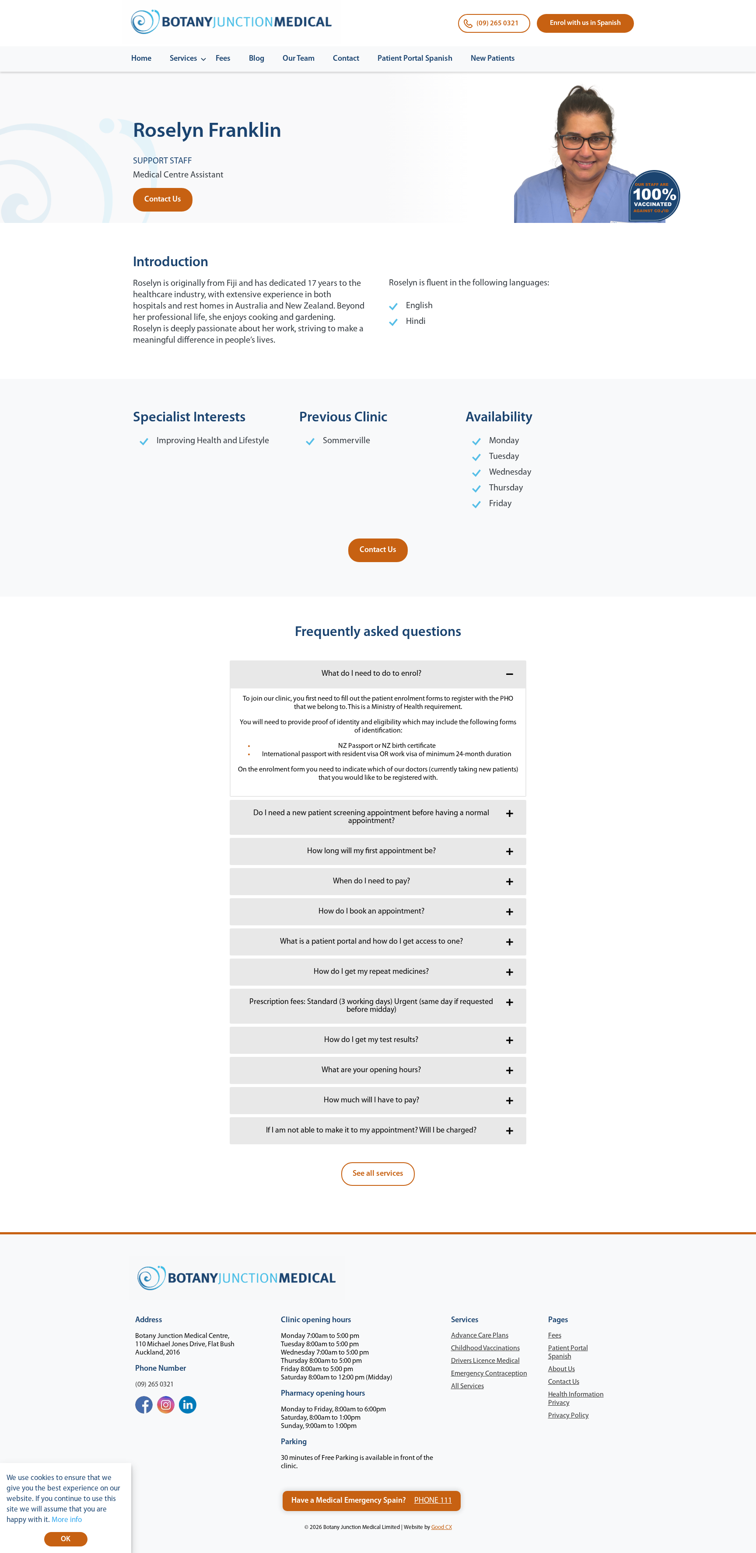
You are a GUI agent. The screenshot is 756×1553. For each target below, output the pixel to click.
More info (67, 1520)
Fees (223, 59)
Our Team (299, 59)
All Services (467, 1386)
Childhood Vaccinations (485, 1348)
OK (65, 1539)
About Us (561, 1369)
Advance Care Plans (479, 1335)
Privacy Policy (568, 1415)
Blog (256, 59)
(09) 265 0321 (497, 23)
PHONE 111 (433, 1501)
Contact (346, 59)
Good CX (441, 1527)
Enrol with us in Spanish (585, 23)
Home (141, 59)
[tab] (378, 674)
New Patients (493, 59)
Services (183, 59)
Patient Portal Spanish (415, 59)
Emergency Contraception (489, 1373)
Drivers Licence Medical (485, 1361)
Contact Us (563, 1382)
